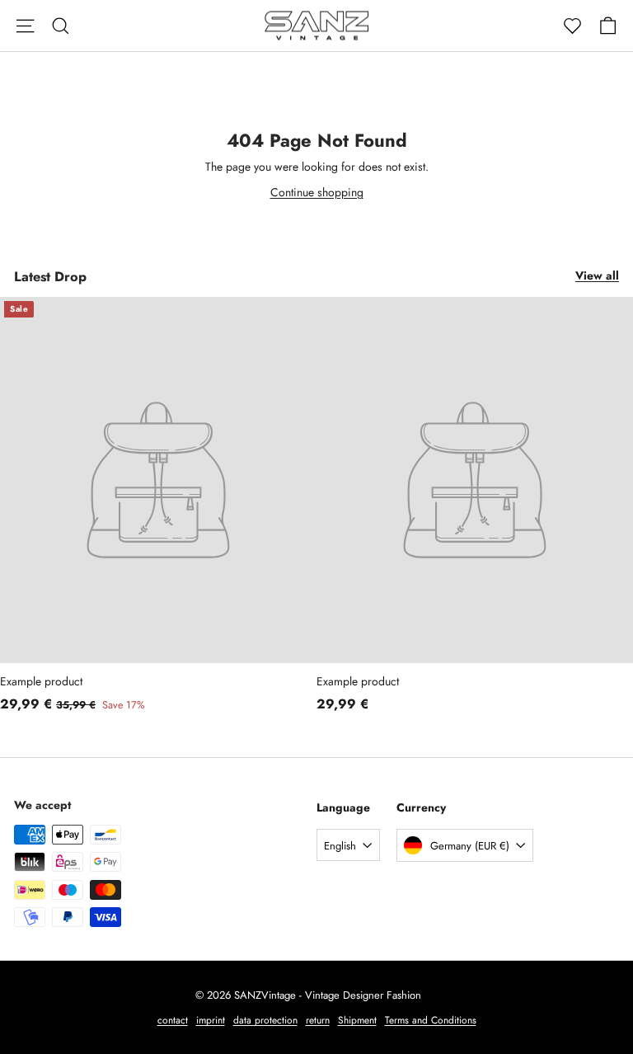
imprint (210, 1020)
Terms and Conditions (430, 1020)
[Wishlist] (572, 26)
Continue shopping (316, 192)
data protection (265, 1020)
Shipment (357, 1020)
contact (172, 1020)
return (318, 1020)
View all (597, 275)
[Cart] (607, 26)
